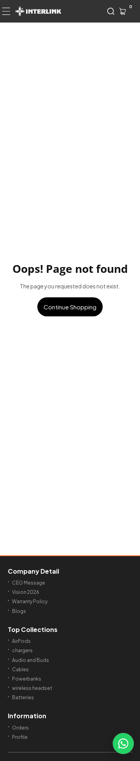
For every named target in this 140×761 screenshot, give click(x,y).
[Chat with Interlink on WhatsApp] (123, 743)
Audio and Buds (30, 660)
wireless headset (32, 688)
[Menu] (6, 11)
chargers (22, 650)
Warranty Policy (29, 601)
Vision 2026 (25, 592)
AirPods (21, 641)
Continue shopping (70, 307)
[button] (111, 11)
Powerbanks (26, 679)
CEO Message (28, 583)
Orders (20, 728)
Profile (20, 737)
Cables (20, 669)
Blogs (19, 611)
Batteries (23, 697)
